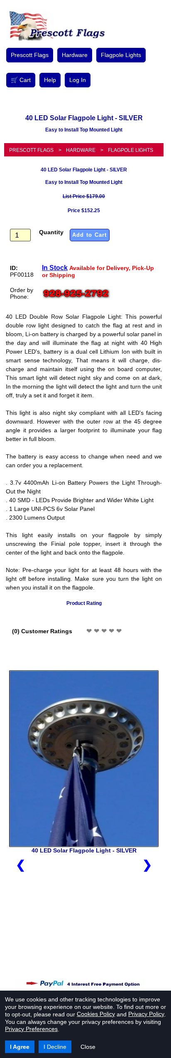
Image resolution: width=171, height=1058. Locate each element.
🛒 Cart (21, 80)
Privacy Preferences (31, 1029)
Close (88, 1046)
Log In (77, 80)
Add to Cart (89, 235)
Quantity (51, 232)
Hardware (75, 55)
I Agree (19, 1046)
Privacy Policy (146, 1014)
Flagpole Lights (121, 55)
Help (50, 80)
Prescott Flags (30, 55)
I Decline (55, 1046)
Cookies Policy (96, 1014)
